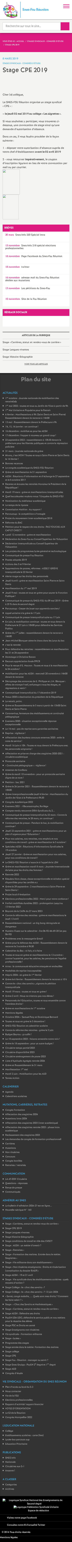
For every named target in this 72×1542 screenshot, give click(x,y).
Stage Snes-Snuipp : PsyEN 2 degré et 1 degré (30, 1365)
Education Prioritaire (16, 1444)
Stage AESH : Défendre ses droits (22, 1313)
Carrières (10, 1143)
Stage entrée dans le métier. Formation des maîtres (32, 1347)
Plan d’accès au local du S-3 (19, 1387)
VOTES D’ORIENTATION (18, 1408)
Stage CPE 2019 (13, 1228)
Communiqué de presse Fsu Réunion (24, 555)
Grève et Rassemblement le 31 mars (23, 1065)
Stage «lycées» (13, 1338)
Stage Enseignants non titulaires (22, 1330)
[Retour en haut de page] (64, 1534)
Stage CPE (10, 1356)
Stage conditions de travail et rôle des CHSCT (28, 1241)
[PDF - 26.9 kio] (11, 207)
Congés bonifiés (13, 1161)
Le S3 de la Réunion (15, 1413)
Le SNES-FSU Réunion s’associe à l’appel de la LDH (31, 862)
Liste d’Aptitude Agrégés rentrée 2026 (25, 1061)
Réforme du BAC (13, 523)
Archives (9, 1489)
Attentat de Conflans (16, 770)
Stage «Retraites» (14, 1250)
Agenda (9, 1092)
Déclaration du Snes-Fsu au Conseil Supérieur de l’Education (36, 539)
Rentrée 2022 (12, 874)
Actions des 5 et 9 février (18, 564)
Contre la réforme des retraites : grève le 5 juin (29, 1030)
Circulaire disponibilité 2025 (20, 1052)
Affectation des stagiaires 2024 (21, 1114)
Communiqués (12, 1192)
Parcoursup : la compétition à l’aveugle (25, 514)
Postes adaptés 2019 (16, 560)
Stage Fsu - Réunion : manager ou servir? (26, 1360)
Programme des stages (17, 1343)
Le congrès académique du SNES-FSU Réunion (29, 468)
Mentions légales (14, 1013)
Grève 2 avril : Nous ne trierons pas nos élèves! (29, 996)
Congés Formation (15, 1110)
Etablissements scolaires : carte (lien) (24, 1435)
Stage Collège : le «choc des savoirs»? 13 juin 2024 (31, 1292)
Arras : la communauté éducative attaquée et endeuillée (33, 966)
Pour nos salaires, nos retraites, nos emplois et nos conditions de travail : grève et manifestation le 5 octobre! (35, 840)
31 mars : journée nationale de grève (24, 451)
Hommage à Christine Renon (20, 657)
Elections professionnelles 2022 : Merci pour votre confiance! (37, 899)
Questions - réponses (16, 1183)
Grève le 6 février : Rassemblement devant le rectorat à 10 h (36, 979)
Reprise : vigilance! (15, 733)
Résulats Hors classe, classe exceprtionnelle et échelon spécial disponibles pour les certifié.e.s (37, 880)
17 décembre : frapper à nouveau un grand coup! (30, 435)
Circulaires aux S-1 (14, 1466)
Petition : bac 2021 (15, 782)
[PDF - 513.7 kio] (11, 182)
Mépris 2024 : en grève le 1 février (23, 975)
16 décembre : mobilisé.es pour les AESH (26, 431)
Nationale (10, 1462)
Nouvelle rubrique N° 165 (18, 1210)
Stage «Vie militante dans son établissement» (29, 1262)
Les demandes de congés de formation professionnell (33, 1139)
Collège (9, 1431)
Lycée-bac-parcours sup (17, 1439)
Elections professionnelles (19, 1400)
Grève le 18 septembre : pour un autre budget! (29, 1043)
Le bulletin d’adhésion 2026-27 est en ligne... (28, 1206)
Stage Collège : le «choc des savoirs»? (25, 1287)
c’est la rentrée (13, 645)
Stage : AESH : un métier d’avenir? (23, 1245)
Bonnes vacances (14, 463)
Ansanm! (10, 1470)
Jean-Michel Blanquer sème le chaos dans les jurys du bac (34, 640)
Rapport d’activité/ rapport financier (24, 1404)
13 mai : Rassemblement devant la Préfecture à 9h (31, 422)
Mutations (10, 1148)
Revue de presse (13, 1187)
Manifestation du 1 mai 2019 (21, 588)
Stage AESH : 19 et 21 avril (19, 1275)
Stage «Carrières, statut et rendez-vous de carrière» (32, 342)
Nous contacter (13, 1391)
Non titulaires (12, 1152)
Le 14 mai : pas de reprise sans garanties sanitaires (31, 729)
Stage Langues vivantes (16, 349)
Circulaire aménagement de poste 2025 (25, 1056)
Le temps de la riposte (16, 505)
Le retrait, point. (13, 701)
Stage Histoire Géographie (18, 357)
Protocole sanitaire (15, 761)
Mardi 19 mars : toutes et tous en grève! (26, 991)
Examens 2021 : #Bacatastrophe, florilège (26, 806)
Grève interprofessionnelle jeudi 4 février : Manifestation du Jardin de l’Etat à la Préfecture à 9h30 (36, 796)
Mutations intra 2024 (16, 1118)
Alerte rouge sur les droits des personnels (26, 576)
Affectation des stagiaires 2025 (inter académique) (31, 1123)
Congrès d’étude (14, 1373)
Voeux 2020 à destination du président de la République (34, 697)
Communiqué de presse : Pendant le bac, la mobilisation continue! (34, 824)
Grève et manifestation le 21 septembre (26, 472)
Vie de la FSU (12, 1396)
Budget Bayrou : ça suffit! (18, 1034)
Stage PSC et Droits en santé (20, 1325)
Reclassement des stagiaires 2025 (22, 1135)
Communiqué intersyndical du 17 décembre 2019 (30, 693)
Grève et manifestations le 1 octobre (25, 1008)
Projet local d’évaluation (17, 894)
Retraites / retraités (15, 1165)
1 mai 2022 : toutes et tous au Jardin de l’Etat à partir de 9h (36, 406)
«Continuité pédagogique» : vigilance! (25, 765)
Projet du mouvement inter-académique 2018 (28, 518)
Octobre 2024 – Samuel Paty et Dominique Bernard (31, 1017)
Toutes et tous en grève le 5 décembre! (25, 1021)
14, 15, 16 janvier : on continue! (21, 426)
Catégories (11, 1484)
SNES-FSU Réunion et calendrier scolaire (26, 1026)
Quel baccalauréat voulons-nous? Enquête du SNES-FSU (34, 496)
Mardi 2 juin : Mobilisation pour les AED (25, 1074)
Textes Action (12, 1078)
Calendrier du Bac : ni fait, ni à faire (23, 951)
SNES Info (10, 1458)
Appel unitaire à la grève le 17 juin (22, 613)
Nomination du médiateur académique (25, 501)
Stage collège (12, 1351)
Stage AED (10, 1369)
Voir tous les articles (36, 364)
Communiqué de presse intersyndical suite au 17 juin (32, 617)
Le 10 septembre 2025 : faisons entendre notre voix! (32, 1039)
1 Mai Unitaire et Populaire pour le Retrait (28, 410)
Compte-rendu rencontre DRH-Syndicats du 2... (30, 811)
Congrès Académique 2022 (19, 802)
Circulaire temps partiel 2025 (20, 1048)
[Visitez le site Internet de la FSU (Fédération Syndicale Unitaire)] (36, 1507)
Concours (10, 1156)
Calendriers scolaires (16, 1096)
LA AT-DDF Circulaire (16, 1179)
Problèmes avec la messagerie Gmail (24, 939)
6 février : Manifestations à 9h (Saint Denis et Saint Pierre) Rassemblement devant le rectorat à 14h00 (35, 416)
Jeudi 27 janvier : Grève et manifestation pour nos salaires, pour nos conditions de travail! (35, 856)
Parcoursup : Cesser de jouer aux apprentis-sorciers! (32, 608)
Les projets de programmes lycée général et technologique (35, 551)
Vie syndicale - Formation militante (23, 1334)
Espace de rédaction (38, 1510)
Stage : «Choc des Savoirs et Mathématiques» (29, 1304)
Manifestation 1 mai (16, 1069)
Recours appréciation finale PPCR (22, 661)
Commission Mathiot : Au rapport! (23, 509)
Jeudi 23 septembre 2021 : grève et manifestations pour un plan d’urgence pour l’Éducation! (35, 832)
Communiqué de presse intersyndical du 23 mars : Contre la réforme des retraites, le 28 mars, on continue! (36, 816)
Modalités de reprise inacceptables (23, 971)
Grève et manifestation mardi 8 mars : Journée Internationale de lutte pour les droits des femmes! (37, 868)
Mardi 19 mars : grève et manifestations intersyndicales (34, 492)
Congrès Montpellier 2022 (18, 1417)
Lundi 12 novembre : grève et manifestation (28, 535)
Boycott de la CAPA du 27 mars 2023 (23, 911)
